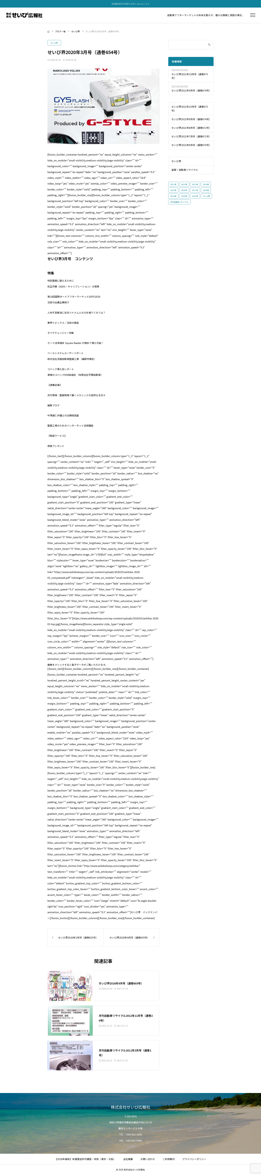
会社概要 (128, 1159)
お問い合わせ (147, 1159)
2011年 (173, 184)
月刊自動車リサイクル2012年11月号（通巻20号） (126, 1018)
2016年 (184, 190)
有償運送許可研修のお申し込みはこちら (130, 3)
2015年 (173, 190)
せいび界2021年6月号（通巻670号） (190, 145)
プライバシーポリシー (194, 1159)
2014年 (206, 184)
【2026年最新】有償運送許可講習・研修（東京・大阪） (85, 1159)
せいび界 (54, 43)
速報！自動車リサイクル (184, 170)
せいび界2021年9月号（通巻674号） (190, 90)
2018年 (206, 190)
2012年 (184, 184)
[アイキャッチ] (70, 986)
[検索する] (209, 44)
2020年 (184, 196)
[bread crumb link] (48, 31)
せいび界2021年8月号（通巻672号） (190, 128)
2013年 (195, 184)
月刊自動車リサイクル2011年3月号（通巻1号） (125, 1052)
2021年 (195, 196)
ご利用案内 (169, 1159)
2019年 (173, 196)
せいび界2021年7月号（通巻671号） (190, 136)
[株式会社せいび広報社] (24, 15)
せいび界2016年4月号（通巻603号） (121, 983)
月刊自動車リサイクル (179, 202)
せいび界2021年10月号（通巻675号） (189, 76)
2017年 (195, 190)
